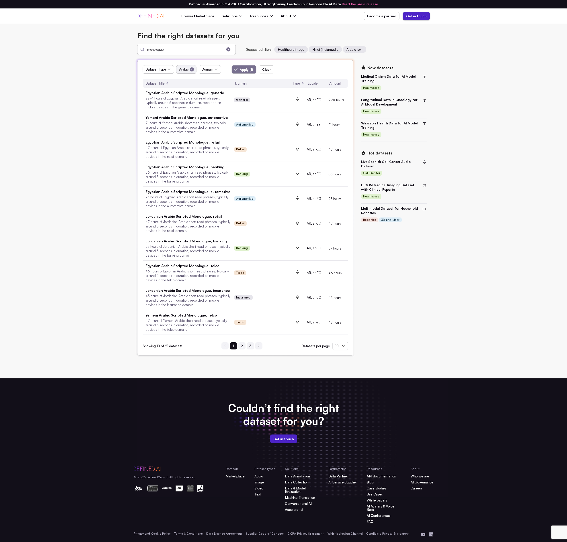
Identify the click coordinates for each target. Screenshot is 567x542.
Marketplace (235, 476)
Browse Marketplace (197, 16)
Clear (266, 69)
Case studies (376, 488)
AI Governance (422, 482)
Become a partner (381, 16)
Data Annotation (297, 476)
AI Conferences (379, 515)
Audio (258, 476)
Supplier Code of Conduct (265, 533)
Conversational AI (298, 503)
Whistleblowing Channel (345, 533)
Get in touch (416, 16)
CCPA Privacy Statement (306, 533)
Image (259, 482)
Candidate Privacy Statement (387, 533)
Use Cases (375, 494)
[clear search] (228, 49)
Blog (370, 482)
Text (257, 494)
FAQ (370, 521)
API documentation (381, 476)
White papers (377, 500)
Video (258, 488)
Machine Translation (300, 497)
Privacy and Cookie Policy (152, 533)
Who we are (420, 476)
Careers (417, 488)
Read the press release (360, 4)
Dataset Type (155, 69)
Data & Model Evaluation (295, 490)
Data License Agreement (224, 533)
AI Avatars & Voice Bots (380, 508)
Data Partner (338, 476)
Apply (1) (246, 69)
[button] (242, 99)
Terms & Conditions (188, 533)
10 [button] (337, 346)
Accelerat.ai (294, 509)
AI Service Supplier (342, 482)
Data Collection (297, 482)
